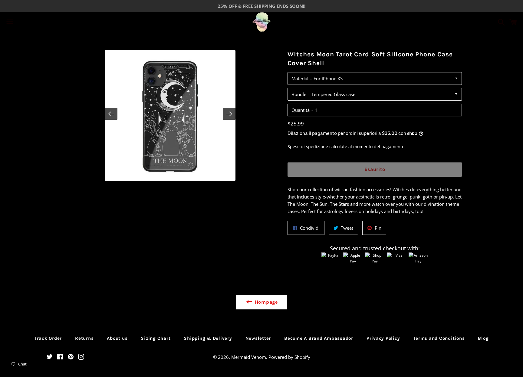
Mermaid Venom (248, 357)
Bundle (298, 94)
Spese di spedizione (308, 146)
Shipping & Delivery (208, 338)
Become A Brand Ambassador (318, 338)
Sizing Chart (155, 338)
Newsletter (258, 338)
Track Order (48, 338)
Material (299, 78)
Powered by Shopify (289, 357)
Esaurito (374, 169)
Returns (84, 338)
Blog (483, 338)
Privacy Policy (383, 338)
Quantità (300, 110)
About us (117, 338)
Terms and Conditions (439, 338)
